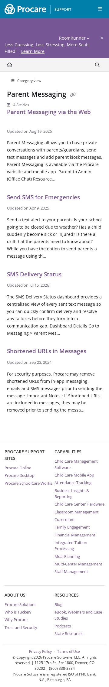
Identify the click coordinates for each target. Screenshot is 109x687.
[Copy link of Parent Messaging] (73, 95)
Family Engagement (72, 527)
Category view (28, 80)
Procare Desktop (20, 475)
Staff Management (71, 571)
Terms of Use (68, 651)
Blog (58, 604)
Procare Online (18, 467)
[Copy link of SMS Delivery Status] (72, 275)
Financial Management (74, 535)
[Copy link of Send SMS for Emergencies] (91, 198)
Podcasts (62, 626)
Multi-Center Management (78, 564)
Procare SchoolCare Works (28, 483)
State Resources (68, 633)
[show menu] (99, 9)
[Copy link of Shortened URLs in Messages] (97, 352)
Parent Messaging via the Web (49, 112)
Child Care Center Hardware (79, 504)
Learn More (33, 51)
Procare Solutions (20, 604)
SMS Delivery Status (35, 274)
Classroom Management (76, 512)
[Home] (36, 9)
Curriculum (64, 519)
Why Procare (16, 619)
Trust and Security (21, 627)
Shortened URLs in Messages (47, 351)
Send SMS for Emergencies (44, 197)
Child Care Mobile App (74, 475)
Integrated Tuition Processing (70, 545)
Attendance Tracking (72, 482)
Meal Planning (67, 556)
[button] (95, 672)
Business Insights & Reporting (71, 493)
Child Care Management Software (76, 464)
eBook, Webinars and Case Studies (78, 615)
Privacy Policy (40, 651)
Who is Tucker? (18, 612)
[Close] (101, 38)
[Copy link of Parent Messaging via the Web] (16, 121)
